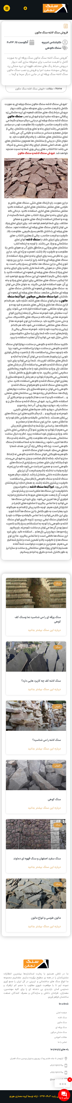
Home (58, 89)
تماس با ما (62, 1042)
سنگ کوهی (53, 48)
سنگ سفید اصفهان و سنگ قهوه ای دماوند (37, 859)
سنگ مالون (15, 116)
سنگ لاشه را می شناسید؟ (46, 740)
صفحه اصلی (61, 1012)
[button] (25, 8)
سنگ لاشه (33, 240)
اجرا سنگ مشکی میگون (42, 297)
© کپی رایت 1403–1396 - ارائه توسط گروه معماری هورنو (36, 1096)
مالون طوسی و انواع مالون (46, 918)
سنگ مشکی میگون (59, 1032)
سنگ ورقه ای (61, 1027)
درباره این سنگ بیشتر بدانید (44, 630)
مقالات (49, 89)
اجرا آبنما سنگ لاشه (42, 487)
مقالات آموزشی (60, 1037)
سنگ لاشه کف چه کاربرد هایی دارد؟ (41, 681)
